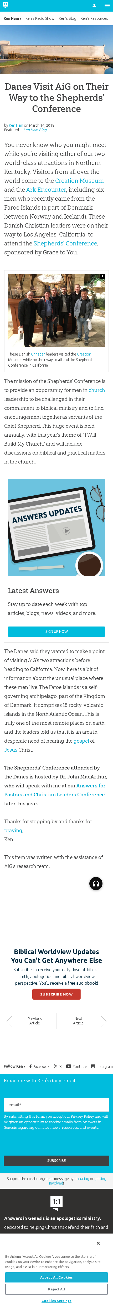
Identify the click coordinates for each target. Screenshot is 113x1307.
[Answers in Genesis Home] (16, 6)
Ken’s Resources (94, 18)
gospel (81, 741)
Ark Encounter (46, 189)
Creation (84, 354)
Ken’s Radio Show (39, 18)
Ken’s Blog (67, 18)
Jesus (10, 750)
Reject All (56, 1289)
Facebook (41, 1066)
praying (13, 830)
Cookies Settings (56, 1301)
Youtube (80, 1066)
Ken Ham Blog (35, 130)
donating (81, 1179)
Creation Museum (79, 180)
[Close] (98, 1243)
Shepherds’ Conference (65, 243)
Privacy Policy (82, 1116)
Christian (38, 354)
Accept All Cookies (56, 1277)
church (97, 390)
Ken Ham (11, 18)
